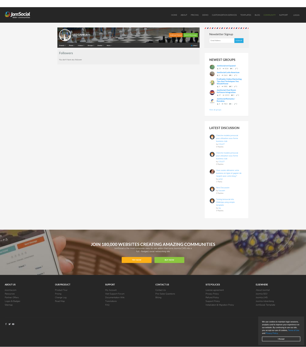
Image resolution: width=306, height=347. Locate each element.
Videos (81, 45)
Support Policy (213, 301)
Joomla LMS (262, 297)
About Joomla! (263, 290)
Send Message (190, 35)
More (109, 45)
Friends (62, 45)
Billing (158, 297)
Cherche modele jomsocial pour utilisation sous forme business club (227, 138)
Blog (257, 15)
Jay (220, 208)
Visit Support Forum (114, 293)
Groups (91, 45)
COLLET (222, 144)
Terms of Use (293, 330)
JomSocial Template (265, 304)
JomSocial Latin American (228, 72)
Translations (111, 301)
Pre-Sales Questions (165, 293)
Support (283, 15)
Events (100, 45)
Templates (245, 15)
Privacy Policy (272, 333)
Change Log (60, 297)
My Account (111, 290)
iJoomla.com (10, 290)
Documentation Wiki (114, 297)
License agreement (215, 290)
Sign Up (239, 41)
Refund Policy (212, 297)
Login (296, 15)
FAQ (107, 304)
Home (174, 15)
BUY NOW (169, 260)
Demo (205, 15)
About (184, 15)
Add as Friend (176, 35)
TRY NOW (136, 260)
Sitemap (9, 304)
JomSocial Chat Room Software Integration (226, 91)
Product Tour (61, 290)
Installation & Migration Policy (220, 304)
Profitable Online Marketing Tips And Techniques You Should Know (229, 81)
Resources (10, 293)
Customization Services (224, 15)
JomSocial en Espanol (226, 65)
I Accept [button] (281, 339)
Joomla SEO (261, 293)
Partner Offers (12, 297)
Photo (71, 45)
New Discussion (222, 187)
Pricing (195, 15)
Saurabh (222, 190)
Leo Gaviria (80, 34)
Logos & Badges (12, 301)
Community (270, 15)
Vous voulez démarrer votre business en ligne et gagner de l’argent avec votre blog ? (228, 173)
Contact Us (160, 290)
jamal (221, 179)
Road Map (60, 301)
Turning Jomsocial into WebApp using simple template (225, 202)
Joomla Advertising (265, 301)
